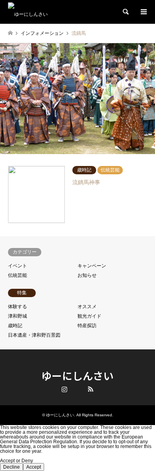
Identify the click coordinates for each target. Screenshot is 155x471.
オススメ (87, 306)
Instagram (64, 389)
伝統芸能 (17, 275)
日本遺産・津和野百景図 (34, 335)
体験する (17, 306)
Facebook (77, 389)
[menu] (143, 12)
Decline (11, 467)
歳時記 (15, 325)
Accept (33, 467)
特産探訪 (87, 325)
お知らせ (87, 275)
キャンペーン (92, 266)
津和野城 (17, 316)
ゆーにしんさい (77, 375)
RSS (90, 389)
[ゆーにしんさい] (28, 12)
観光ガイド (89, 316)
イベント (17, 266)
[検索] (125, 12)
